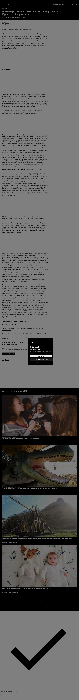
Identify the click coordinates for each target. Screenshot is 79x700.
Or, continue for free (40, 362)
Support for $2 (41, 356)
